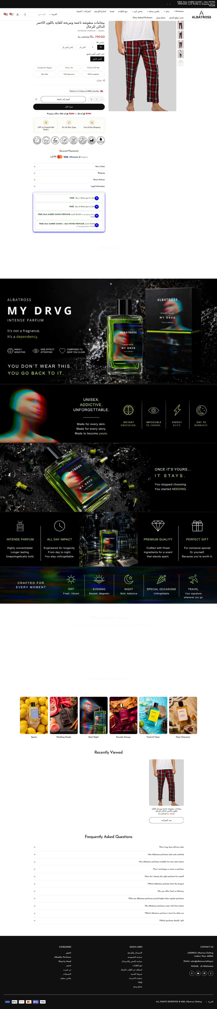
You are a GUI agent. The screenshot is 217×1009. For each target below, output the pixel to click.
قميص (68, 966)
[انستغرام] (204, 973)
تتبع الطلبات (137, 966)
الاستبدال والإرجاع (135, 953)
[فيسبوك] (210, 973)
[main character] (183, 715)
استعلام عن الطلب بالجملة (131, 970)
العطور (68, 953)
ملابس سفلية (66, 978)
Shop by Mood (65, 961)
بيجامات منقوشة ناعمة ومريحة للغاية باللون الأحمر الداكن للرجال (166, 810)
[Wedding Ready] (64, 715)
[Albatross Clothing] (201, 14)
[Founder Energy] (124, 715)
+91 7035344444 (206, 966)
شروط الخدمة (136, 974)
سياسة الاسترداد (135, 978)
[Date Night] (94, 715)
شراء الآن (69, 107)
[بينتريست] (191, 973)
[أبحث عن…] (25, 14)
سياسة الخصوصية (135, 957)
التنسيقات (67, 974)
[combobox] (34, 14)
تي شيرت (67, 970)
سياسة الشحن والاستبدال (132, 961)
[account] (17, 14)
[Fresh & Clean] (153, 715)
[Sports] (34, 715)
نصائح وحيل (137, 987)
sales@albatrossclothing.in (202, 961)
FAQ (140, 983)
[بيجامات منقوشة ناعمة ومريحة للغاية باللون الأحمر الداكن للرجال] (166, 782)
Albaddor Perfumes (62, 957)
